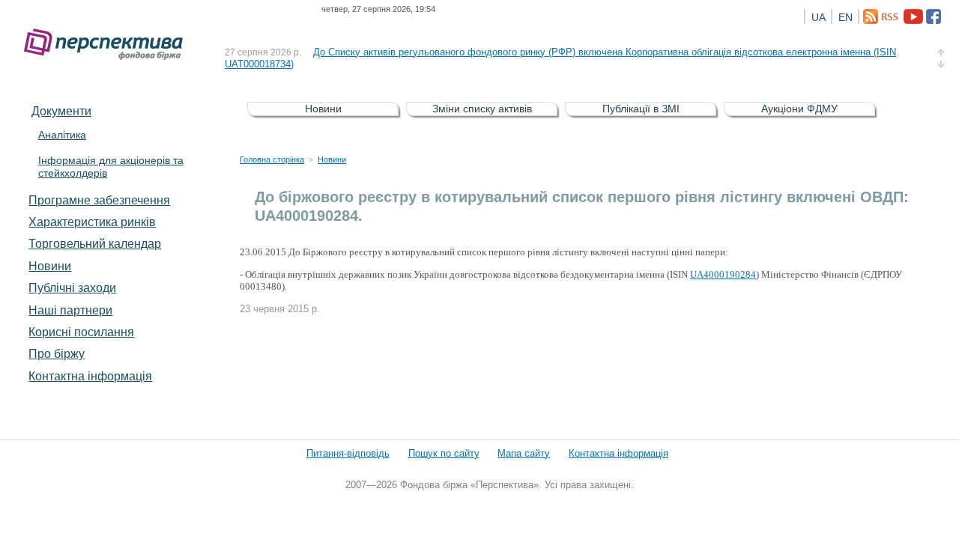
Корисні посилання (81, 331)
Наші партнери (70, 310)
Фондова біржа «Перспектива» (108, 44)
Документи (61, 111)
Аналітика (62, 135)
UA (818, 17)
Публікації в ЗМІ (641, 109)
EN (845, 17)
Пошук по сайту (444, 453)
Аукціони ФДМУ (799, 109)
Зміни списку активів (482, 109)
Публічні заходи (72, 287)
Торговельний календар (94, 243)
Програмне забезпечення (99, 200)
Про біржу (56, 353)
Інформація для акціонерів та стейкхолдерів (111, 166)
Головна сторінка (272, 159)
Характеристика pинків (92, 221)
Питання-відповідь (348, 453)
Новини (49, 266)
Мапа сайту (523, 453)
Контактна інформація (90, 376)
